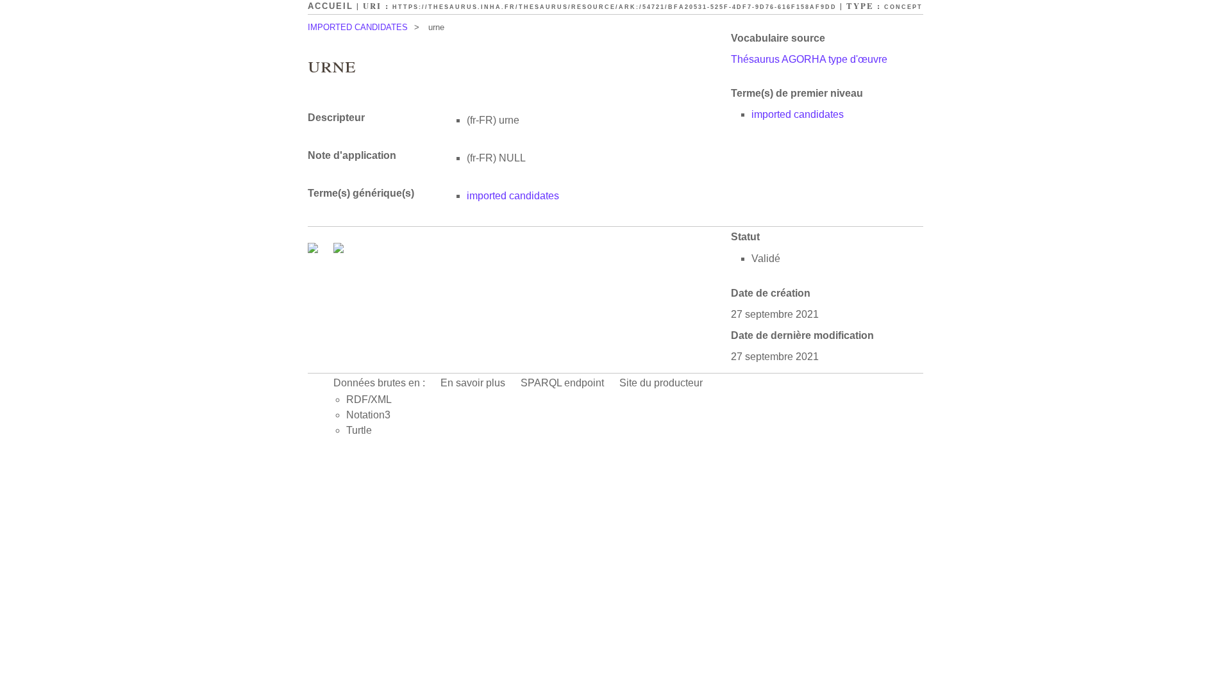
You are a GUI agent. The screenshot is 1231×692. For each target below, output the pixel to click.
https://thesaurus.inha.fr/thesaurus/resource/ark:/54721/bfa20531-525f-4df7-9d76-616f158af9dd (614, 7)
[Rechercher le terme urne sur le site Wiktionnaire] (338, 249)
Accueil (330, 6)
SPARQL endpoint (562, 382)
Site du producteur (661, 382)
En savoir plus (472, 382)
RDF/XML (369, 399)
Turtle (359, 430)
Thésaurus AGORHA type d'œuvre (809, 59)
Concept (903, 7)
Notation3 (368, 414)
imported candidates (797, 114)
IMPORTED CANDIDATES (358, 27)
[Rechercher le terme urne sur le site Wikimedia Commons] (314, 249)
